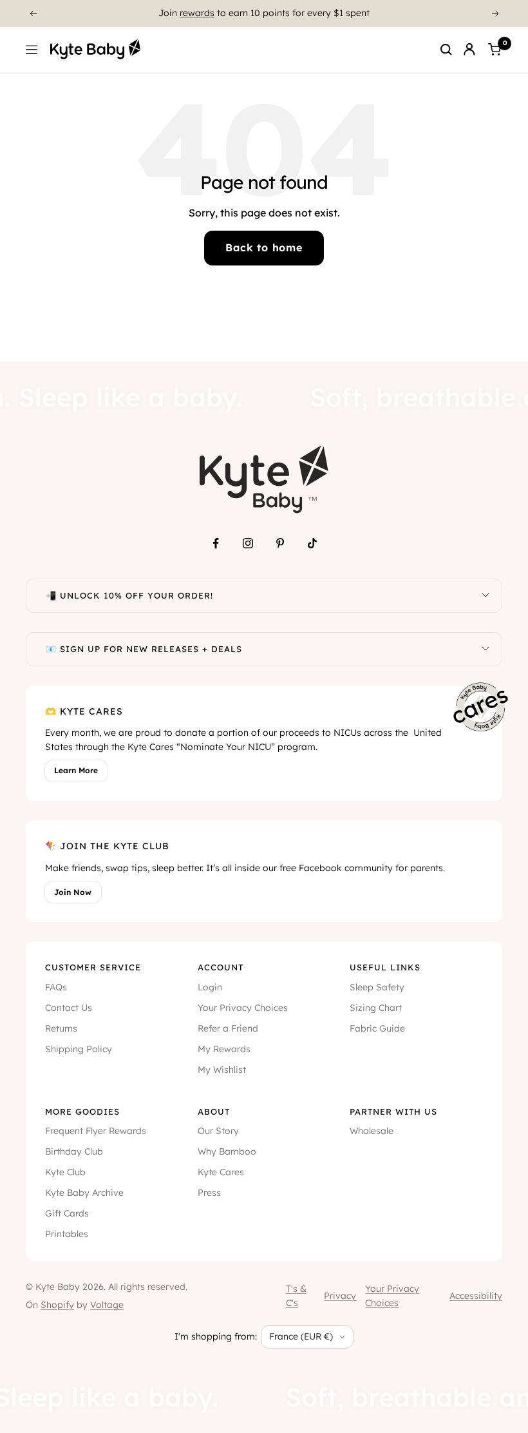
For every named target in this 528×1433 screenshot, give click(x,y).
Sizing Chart (376, 1008)
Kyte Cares (221, 1172)
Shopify (57, 1305)
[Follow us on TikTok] (312, 543)
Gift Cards (67, 1213)
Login (210, 987)
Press (209, 1192)
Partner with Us (393, 1111)
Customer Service (93, 967)
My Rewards (224, 1049)
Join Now (72, 892)
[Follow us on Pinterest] (280, 543)
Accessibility (475, 1296)
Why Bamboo (227, 1151)
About (214, 1111)
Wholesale (371, 1131)
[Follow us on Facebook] (216, 543)
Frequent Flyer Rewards (95, 1131)
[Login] (469, 49)
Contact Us (68, 1008)
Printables (66, 1234)
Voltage (107, 1305)
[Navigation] (31, 49)
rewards (197, 8)
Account (220, 967)
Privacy (340, 1296)
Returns (61, 1028)
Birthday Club (74, 1151)
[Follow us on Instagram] (248, 543)
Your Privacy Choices (243, 1008)
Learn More (76, 770)
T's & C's (296, 1296)
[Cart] (494, 49)
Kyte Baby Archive (84, 1192)
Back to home (264, 247)
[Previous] (33, 13)
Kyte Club (65, 1172)
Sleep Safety (377, 987)
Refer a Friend (228, 1028)
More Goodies (82, 1111)
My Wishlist (222, 1069)
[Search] (446, 49)
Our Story (218, 1131)
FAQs (56, 987)
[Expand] (485, 595)
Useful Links (385, 967)
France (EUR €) (301, 1336)
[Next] (496, 13)
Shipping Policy (78, 1049)
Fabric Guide (377, 1028)
